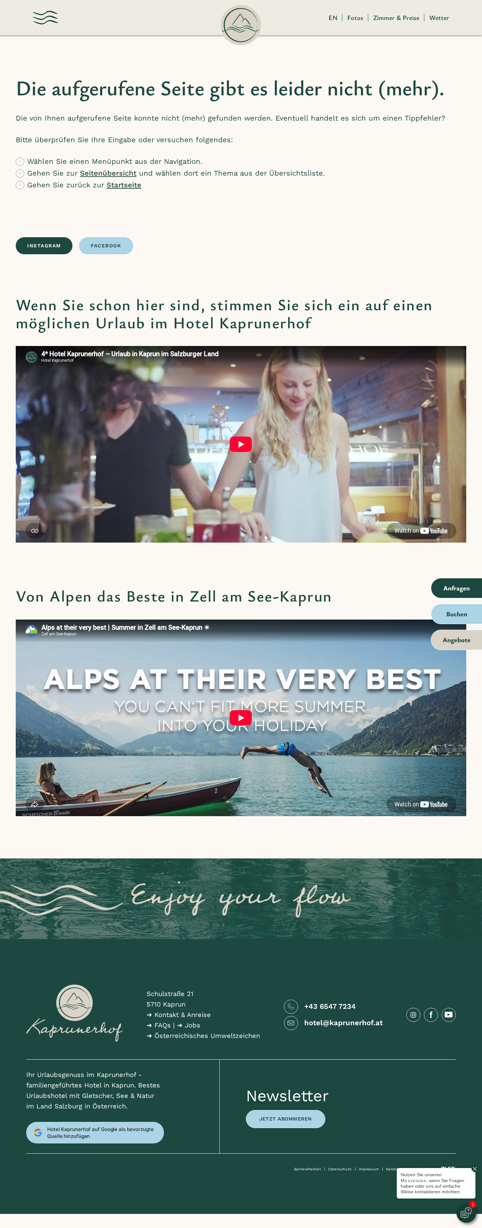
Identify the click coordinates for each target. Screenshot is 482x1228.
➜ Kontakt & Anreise (179, 1015)
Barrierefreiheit (307, 1169)
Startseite (124, 185)
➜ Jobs (188, 1025)
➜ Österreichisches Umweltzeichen (203, 1036)
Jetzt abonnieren (285, 1119)
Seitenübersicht (108, 173)
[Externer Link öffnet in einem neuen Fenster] (413, 1015)
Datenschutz (339, 1169)
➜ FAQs (159, 1025)
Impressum (369, 1169)
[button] (45, 18)
